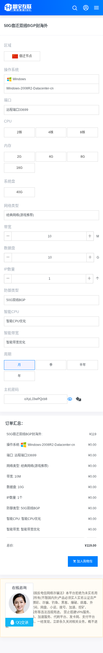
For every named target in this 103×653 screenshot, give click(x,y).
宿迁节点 (25, 56)
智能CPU (11, 312)
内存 (7, 145)
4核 (50, 132)
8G (83, 156)
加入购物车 (85, 561)
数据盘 (9, 248)
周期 (7, 354)
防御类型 (11, 290)
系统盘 (9, 181)
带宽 (7, 227)
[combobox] (51, 79)
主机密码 (11, 389)
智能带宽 (11, 333)
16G (19, 168)
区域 (7, 45)
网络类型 (11, 205)
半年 (82, 365)
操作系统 (11, 69)
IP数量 (9, 269)
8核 (82, 132)
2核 (19, 132)
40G (19, 192)
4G (51, 156)
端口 (7, 100)
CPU (8, 121)
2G (19, 156)
